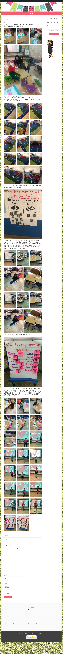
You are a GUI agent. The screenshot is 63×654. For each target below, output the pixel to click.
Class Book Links (38, 539)
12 (20, 617)
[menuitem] (1, 1)
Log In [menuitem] (5, 0)
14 (36, 617)
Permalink (6, 535)
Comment (6, 552)
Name (5, 568)
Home (31, 13)
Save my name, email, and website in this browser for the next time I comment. (7, 586)
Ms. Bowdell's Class (31, 6)
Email (5, 571)
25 (13, 623)
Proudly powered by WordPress (24, 633)
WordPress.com (42, 633)
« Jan (5, 626)
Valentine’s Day (8, 539)
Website (6, 575)
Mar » (7, 626)
